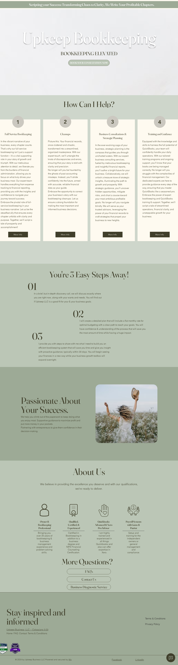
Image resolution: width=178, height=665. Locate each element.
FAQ (16, 633)
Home (10, 633)
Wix (70, 659)
